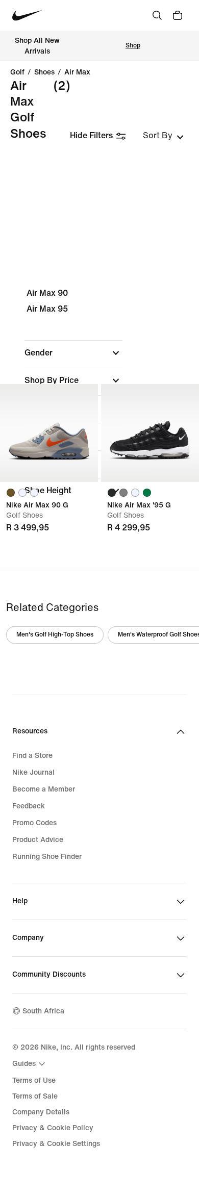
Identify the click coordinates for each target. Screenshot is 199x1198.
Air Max (77, 72)
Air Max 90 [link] (47, 293)
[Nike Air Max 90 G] (49, 433)
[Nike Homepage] (27, 16)
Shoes (44, 72)
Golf (17, 72)
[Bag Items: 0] (177, 15)
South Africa (43, 1011)
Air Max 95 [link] (47, 308)
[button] (73, 353)
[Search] (157, 15)
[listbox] (163, 136)
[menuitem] (30, 1064)
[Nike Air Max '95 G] (150, 433)
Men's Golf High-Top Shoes (54, 634)
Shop (133, 45)
